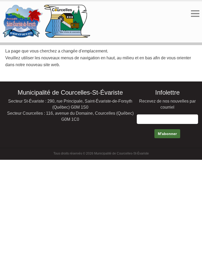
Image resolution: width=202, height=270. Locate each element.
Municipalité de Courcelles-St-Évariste (70, 92)
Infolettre (167, 92)
